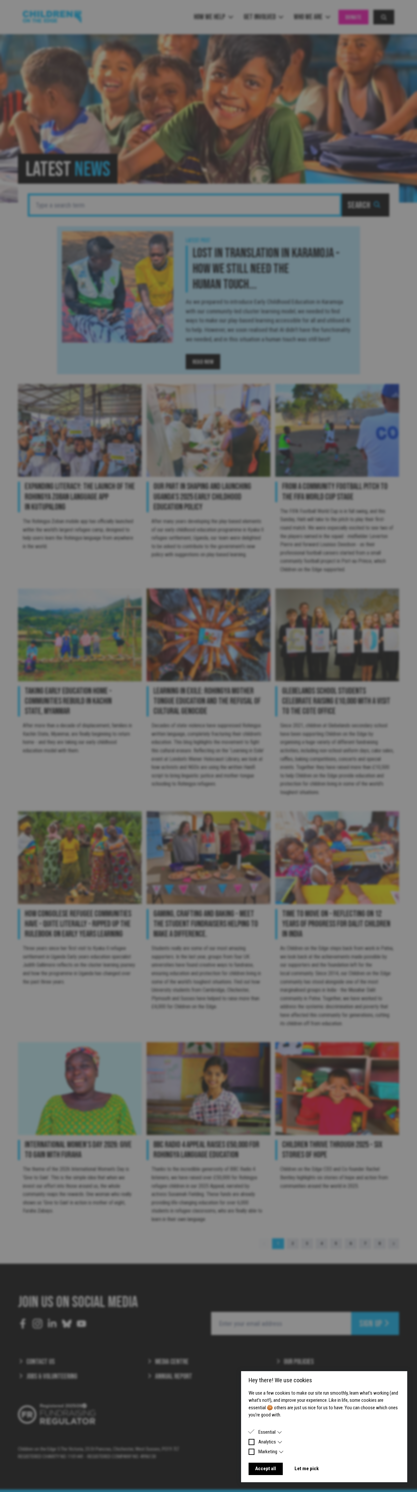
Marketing (267, 1452)
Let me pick (307, 1468)
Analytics (267, 1442)
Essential (267, 1432)
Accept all (265, 1468)
